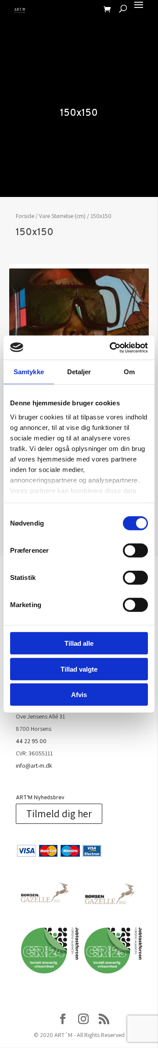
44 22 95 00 (31, 741)
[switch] (135, 551)
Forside (25, 216)
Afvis (79, 694)
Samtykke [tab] (29, 372)
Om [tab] (129, 372)
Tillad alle (79, 643)
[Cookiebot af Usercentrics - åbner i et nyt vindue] (111, 347)
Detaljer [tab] (79, 372)
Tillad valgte (79, 668)
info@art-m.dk (34, 765)
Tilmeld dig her (59, 813)
